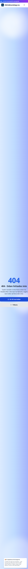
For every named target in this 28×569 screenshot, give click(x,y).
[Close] (25, 559)
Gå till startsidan (15, 299)
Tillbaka (15, 305)
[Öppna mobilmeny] (24, 4)
